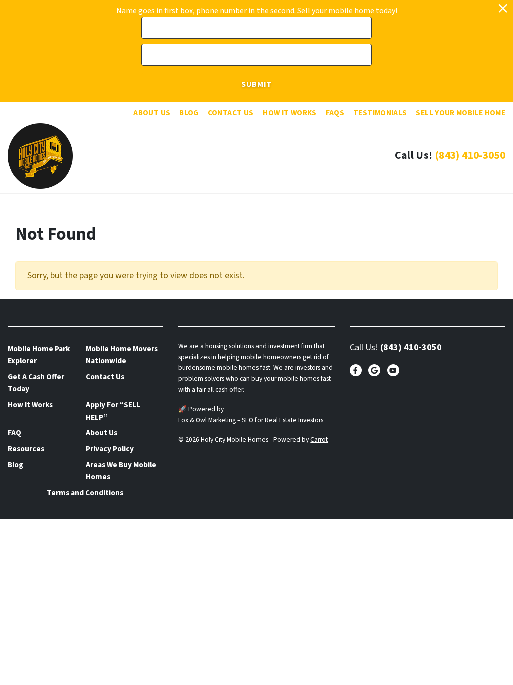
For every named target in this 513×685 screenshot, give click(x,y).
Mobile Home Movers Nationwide (122, 354)
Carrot (319, 439)
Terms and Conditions (85, 492)
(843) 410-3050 (470, 155)
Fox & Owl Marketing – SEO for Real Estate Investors (250, 420)
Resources (26, 448)
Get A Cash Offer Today (36, 382)
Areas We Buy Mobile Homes (121, 470)
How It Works (289, 112)
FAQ (14, 432)
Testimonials (380, 112)
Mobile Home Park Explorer (39, 354)
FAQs (335, 112)
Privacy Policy (110, 448)
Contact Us (231, 112)
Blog (188, 112)
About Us (151, 112)
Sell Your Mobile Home (460, 112)
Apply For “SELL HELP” (113, 410)
